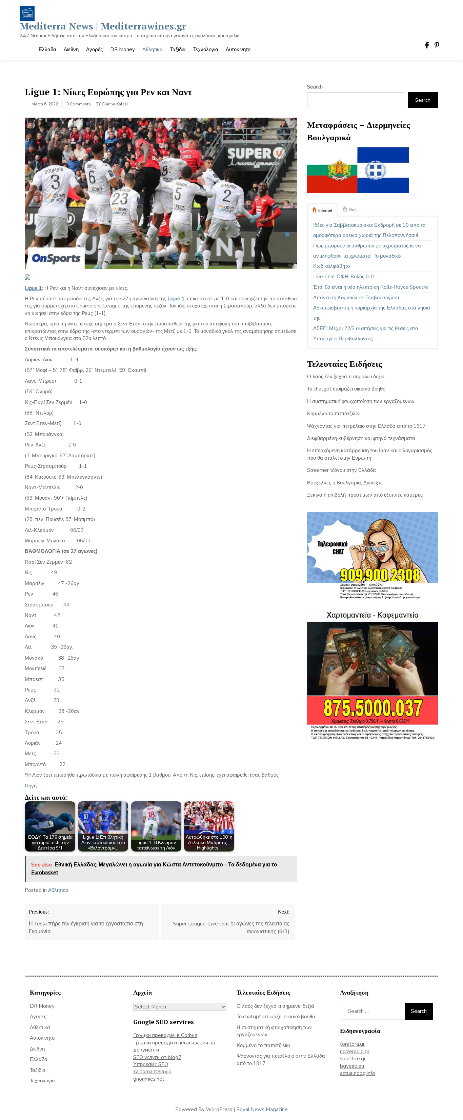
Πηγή (31, 785)
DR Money (122, 49)
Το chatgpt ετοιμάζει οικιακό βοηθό (346, 388)
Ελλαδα (47, 49)
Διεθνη (71, 49)
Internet (325, 210)
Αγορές (94, 49)
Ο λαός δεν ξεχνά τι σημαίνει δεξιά (346, 376)
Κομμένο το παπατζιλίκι (333, 413)
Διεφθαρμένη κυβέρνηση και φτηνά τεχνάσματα (361, 438)
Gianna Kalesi (115, 104)
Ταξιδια (178, 49)
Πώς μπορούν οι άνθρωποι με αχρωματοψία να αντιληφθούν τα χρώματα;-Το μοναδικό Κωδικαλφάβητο (367, 255)
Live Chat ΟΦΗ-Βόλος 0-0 (343, 276)
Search (315, 86)
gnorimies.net (148, 1079)
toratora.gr (352, 1044)
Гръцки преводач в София (165, 1035)
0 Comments (78, 104)
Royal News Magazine (262, 1109)
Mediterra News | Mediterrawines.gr (103, 26)
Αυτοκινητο (238, 49)
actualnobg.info (357, 1073)
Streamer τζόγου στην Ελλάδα (341, 470)
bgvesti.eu (352, 1066)
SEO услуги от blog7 (157, 1057)
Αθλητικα (152, 49)
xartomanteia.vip (152, 1071)
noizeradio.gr (354, 1051)
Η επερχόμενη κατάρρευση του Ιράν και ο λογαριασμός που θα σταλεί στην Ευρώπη (369, 454)
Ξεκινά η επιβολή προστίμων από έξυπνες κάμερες (365, 495)
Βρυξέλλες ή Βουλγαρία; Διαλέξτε (345, 482)
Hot (352, 209)
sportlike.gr (353, 1058)
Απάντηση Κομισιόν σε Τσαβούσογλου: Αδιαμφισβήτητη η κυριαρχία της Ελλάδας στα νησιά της (371, 307)
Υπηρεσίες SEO (150, 1064)
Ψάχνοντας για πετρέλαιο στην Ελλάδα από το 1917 (366, 426)
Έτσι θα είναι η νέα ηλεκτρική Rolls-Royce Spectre (370, 287)
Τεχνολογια (205, 49)
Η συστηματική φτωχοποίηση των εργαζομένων (361, 401)
